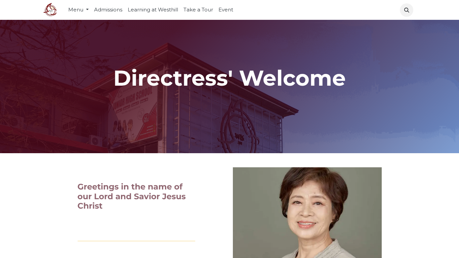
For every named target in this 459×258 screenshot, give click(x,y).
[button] (406, 10)
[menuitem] (108, 9)
